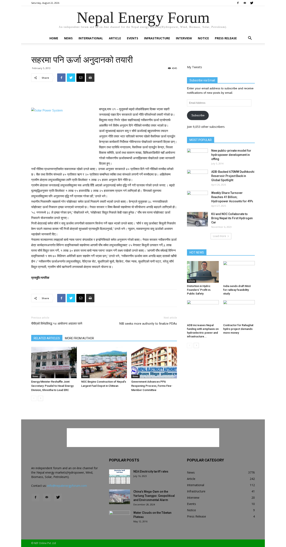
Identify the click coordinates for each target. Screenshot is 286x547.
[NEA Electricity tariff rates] (119, 476)
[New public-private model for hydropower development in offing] (197, 156)
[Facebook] (238, 3)
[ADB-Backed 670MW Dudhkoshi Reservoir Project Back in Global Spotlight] (197, 177)
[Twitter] (252, 3)
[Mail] (245, 3)
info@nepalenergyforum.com (67, 486)
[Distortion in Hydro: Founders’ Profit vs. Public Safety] (203, 272)
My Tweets (194, 67)
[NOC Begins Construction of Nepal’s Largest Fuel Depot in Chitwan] (104, 362)
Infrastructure (157, 38)
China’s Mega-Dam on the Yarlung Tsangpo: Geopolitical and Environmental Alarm (154, 496)
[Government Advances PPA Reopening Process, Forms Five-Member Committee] (154, 362)
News (68, 38)
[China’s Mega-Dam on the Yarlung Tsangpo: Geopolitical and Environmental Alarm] (119, 496)
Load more (219, 236)
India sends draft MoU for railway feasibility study (237, 289)
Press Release (226, 38)
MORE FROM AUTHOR (79, 338)
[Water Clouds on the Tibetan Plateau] (119, 518)
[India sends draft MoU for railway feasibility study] (239, 272)
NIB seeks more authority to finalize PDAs (148, 323)
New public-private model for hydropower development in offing (231, 155)
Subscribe (198, 115)
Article (115, 38)
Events (132, 38)
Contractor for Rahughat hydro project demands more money (238, 329)
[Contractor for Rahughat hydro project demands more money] (239, 311)
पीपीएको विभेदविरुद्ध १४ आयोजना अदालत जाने (56, 323)
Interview (184, 38)
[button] (250, 39)
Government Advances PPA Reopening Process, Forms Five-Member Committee (151, 386)
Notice (203, 38)
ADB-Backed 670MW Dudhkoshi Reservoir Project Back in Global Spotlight (232, 176)
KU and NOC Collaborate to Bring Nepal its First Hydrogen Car (232, 218)
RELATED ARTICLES (47, 338)
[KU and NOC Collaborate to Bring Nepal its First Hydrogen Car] (197, 219)
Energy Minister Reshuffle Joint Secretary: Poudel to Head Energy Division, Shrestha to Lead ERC (52, 386)
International (91, 38)
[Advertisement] (104, 96)
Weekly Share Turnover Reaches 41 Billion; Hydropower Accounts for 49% (232, 197)
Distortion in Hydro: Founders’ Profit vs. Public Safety (199, 289)
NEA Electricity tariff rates (150, 471)
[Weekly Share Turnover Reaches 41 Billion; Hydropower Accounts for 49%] (197, 198)
